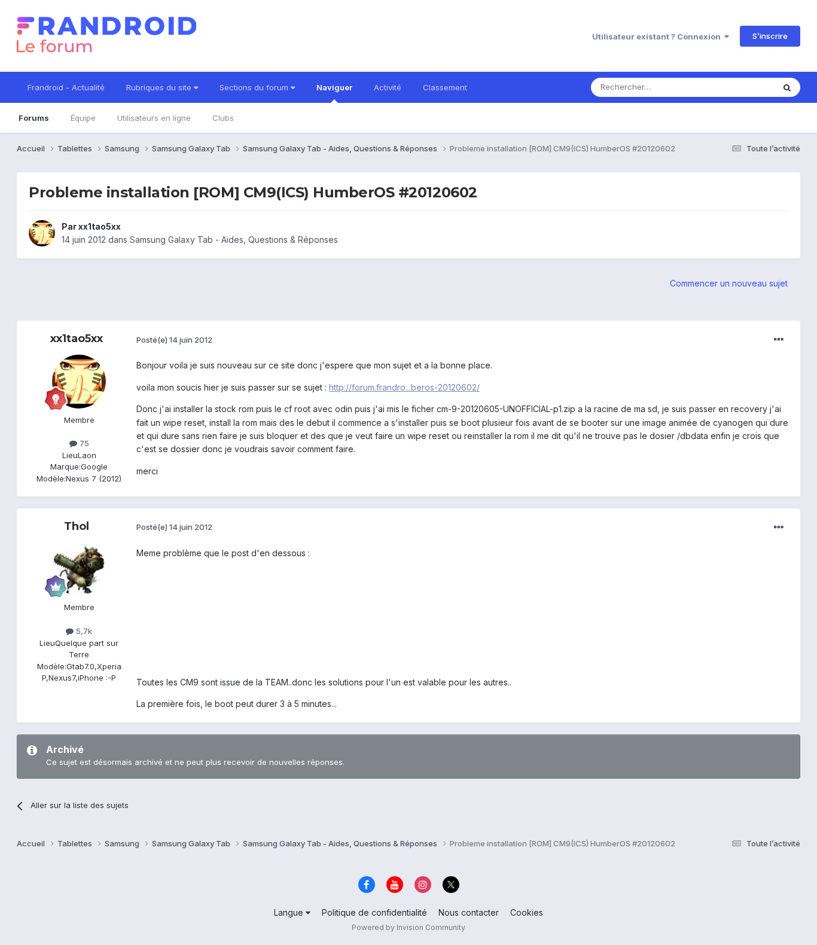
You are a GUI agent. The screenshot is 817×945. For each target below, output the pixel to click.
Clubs (223, 118)
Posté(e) (174, 340)
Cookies (526, 912)
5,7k (83, 631)
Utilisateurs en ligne (154, 118)
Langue (290, 912)
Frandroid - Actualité (66, 87)
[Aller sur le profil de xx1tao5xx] (42, 233)
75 (83, 443)
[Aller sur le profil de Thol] (79, 569)
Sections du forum (255, 87)
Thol (76, 526)
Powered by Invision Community (408, 927)
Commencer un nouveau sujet (729, 283)
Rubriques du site (160, 87)
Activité (387, 87)
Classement (445, 87)
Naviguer (334, 87)
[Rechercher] (787, 87)
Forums (34, 118)
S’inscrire (770, 36)
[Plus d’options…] (779, 340)
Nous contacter (468, 912)
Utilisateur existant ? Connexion (658, 36)
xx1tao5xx (99, 226)
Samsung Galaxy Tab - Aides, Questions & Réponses (234, 239)
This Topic (739, 87)
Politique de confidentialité (374, 912)
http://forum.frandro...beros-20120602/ (404, 387)
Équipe (83, 118)
